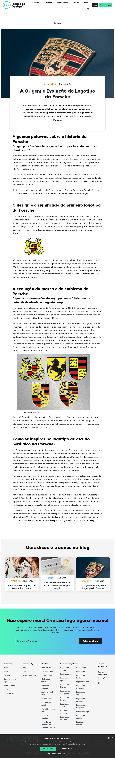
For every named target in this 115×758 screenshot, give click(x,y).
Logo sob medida (48, 668)
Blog (24, 668)
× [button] (112, 738)
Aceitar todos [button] (48, 749)
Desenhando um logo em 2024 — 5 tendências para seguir (57, 560)
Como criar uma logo (10, 680)
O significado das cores (48, 710)
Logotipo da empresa (64, 718)
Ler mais (82, 744)
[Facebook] (100, 678)
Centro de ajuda (10, 693)
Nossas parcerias (29, 675)
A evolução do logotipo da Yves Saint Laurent (21, 560)
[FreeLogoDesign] (14, 5)
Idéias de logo (9, 686)
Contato (7, 689)
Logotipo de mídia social (80, 700)
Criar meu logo (105, 5)
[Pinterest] (100, 683)
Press (6, 671)
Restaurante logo (82, 712)
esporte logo (81, 668)
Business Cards (47, 675)
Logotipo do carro (66, 674)
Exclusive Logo (47, 671)
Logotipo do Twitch (64, 705)
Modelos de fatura (45, 680)
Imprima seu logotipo (46, 687)
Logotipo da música (80, 716)
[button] (57, 754)
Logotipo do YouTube (64, 669)
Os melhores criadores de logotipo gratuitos (48, 724)
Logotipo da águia (64, 679)
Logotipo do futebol (80, 676)
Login (95, 5)
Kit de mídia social (46, 703)
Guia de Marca (46, 699)
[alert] (57, 746)
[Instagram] (105, 678)
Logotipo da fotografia (80, 706)
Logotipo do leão (82, 682)
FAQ (24, 671)
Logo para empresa (64, 712)
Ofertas (7, 675)
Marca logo (80, 671)
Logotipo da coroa (80, 693)
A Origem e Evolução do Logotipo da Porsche (93, 560)
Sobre (6, 668)
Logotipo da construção (80, 687)
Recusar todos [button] (67, 749)
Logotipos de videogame (65, 692)
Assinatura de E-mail (47, 693)
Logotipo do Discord (64, 685)
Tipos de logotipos (44, 716)
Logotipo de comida (80, 723)
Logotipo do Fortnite (64, 698)
